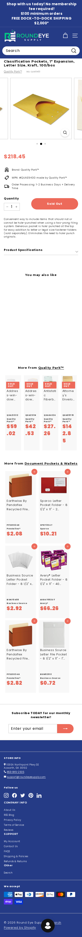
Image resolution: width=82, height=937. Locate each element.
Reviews (8, 830)
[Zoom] (65, 132)
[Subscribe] (65, 728)
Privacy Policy (12, 820)
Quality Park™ (13, 71)
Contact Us (11, 846)
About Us (9, 810)
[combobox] (41, 50)
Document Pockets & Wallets (51, 463)
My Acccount (12, 841)
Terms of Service (14, 825)
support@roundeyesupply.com (26, 777)
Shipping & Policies (16, 856)
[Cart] (65, 35)
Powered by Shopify (20, 927)
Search (8, 872)
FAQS (7, 851)
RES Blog (9, 815)
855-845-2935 (15, 772)
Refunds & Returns (15, 861)
